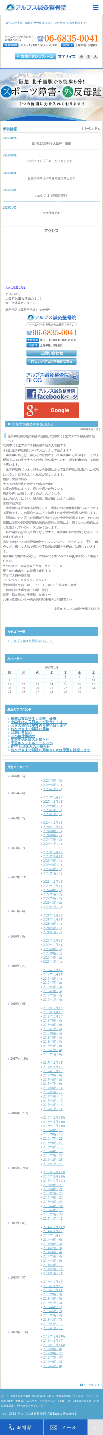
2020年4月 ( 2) (52, 957)
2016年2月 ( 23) (53, 1159)
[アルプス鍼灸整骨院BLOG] (51, 377)
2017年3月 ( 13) (53, 1101)
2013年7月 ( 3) (52, 1303)
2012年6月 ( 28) (53, 1362)
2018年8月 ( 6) (52, 1025)
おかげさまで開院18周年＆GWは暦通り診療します (50, 750)
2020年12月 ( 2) (53, 940)
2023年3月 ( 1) (52, 869)
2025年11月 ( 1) (53, 801)
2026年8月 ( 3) (52, 780)
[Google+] (51, 410)
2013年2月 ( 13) (53, 1324)
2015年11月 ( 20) (54, 1176)
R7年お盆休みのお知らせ (30, 746)
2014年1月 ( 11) (53, 1273)
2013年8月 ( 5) (52, 1298)
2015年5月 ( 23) (53, 1202)
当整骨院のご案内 (20, 1396)
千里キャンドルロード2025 (32, 743)
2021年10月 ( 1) (53, 919)
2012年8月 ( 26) (53, 1353)
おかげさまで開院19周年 (51, 195)
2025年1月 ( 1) (52, 814)
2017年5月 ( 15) (53, 1092)
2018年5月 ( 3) (52, 1037)
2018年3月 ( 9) (52, 1046)
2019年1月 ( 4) (52, 999)
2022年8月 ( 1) (52, 890)
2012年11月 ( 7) (53, 1340)
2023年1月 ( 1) (52, 873)
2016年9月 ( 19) (53, 1130)
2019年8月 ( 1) (52, 978)
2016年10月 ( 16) (54, 1126)
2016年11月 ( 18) (54, 1122)
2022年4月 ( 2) (52, 898)
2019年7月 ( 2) (52, 982)
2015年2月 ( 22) (53, 1214)
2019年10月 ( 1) (53, 974)
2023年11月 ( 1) (53, 856)
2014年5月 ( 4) (52, 1256)
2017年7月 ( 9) (52, 1083)
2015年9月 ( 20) (53, 1185)
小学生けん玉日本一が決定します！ (52, 161)
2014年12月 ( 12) (54, 1227)
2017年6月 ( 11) (53, 1088)
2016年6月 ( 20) (53, 1143)
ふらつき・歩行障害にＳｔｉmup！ (47, 1401)
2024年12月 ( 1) (53, 822)
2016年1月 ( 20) (53, 1164)
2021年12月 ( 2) (53, 915)
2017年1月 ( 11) (53, 1109)
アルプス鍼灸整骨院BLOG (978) (32, 641)
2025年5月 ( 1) (52, 810)
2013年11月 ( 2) (53, 1286)
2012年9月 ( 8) (52, 1349)
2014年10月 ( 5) (53, 1235)
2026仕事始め (51, 213)
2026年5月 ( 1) (52, 785)
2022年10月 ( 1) (53, 886)
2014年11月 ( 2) (53, 1231)
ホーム (5, 1396)
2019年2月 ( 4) (52, 995)
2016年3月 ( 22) (53, 1155)
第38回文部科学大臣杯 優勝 (51, 143)
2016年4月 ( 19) (53, 1151)
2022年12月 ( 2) (53, 881)
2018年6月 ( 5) (52, 1033)
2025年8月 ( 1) (52, 806)
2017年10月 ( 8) (53, 1071)
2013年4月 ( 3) (52, 1315)
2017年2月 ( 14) (53, 1105)
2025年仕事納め (23, 736)
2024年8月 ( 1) (52, 831)
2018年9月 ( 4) (52, 1020)
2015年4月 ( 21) (53, 1206)
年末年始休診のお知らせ (30, 739)
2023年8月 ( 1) (52, 860)
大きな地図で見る (16, 287)
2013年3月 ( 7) (52, 1319)
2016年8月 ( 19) (53, 1134)
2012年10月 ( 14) (54, 1345)
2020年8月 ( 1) (52, 953)
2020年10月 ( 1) (53, 945)
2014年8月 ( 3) (52, 1244)
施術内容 (37, 1396)
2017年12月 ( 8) (53, 1062)
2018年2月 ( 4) (52, 1050)
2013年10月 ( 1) (53, 1290)
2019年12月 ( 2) (53, 970)
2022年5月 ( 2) (52, 894)
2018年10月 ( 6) (53, 1016)
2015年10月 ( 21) (54, 1181)
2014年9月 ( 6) (52, 1239)
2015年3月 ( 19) (53, 1210)
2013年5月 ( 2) (52, 1311)
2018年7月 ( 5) (52, 1029)
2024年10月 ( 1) (53, 827)
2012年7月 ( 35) (53, 1357)
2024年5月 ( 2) (52, 839)
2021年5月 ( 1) (52, 928)
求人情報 (23, 1405)
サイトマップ (38, 1405)
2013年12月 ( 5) (53, 1282)
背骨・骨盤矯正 (17, 1401)
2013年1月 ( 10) (53, 1328)
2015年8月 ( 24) (53, 1189)
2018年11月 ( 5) (53, 1012)
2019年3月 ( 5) (52, 991)
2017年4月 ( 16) (53, 1096)
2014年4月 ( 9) (52, 1260)
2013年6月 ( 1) (52, 1307)
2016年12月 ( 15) (54, 1117)
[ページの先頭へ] (51, 1385)
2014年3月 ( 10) (53, 1265)
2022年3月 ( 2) (52, 902)
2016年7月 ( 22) (53, 1138)
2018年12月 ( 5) (53, 1008)
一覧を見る (93, 128)
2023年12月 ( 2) (53, 852)
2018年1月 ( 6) (52, 1054)
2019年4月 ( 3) (52, 987)
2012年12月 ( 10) (54, 1336)
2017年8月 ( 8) (52, 1079)
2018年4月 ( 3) (52, 1041)
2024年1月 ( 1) (52, 844)
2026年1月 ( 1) (52, 789)
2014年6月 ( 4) (52, 1252)
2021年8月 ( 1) (52, 923)
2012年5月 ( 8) (52, 1366)
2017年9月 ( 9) (52, 1075)
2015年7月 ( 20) (53, 1193)
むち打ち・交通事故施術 (58, 1396)
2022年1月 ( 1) (52, 907)
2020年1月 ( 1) (52, 961)
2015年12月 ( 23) (54, 1172)
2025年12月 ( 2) (53, 797)
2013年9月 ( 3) (52, 1294)
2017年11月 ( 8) (53, 1067)
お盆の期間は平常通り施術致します (52, 178)
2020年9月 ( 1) (52, 949)
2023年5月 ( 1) (52, 865)
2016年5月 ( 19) (53, 1147)
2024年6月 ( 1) (52, 835)
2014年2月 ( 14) (53, 1269)
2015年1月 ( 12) (53, 1218)
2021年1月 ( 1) (52, 932)
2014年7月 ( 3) (52, 1248)
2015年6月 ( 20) (53, 1197)
